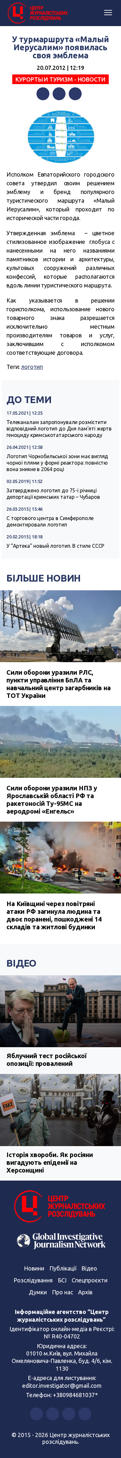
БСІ (62, 1280)
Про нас (62, 1292)
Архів (85, 1292)
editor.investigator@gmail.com (62, 1385)
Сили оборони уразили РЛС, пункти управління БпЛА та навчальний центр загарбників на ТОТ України (58, 684)
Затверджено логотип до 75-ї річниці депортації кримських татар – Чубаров (53, 494)
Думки (38, 1292)
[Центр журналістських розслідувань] (37, 13)
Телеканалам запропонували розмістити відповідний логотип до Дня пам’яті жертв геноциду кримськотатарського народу (59, 428)
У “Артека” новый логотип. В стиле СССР (55, 546)
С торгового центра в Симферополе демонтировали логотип (50, 521)
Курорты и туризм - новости (60, 79)
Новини (34, 1268)
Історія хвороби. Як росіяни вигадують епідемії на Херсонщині (49, 1162)
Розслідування (33, 1280)
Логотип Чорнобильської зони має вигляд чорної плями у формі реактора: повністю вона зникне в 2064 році (57, 462)
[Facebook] (42, 93)
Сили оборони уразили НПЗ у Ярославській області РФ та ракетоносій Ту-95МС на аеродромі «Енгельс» (51, 799)
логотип (32, 366)
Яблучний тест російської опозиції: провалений (46, 1059)
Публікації (62, 1268)
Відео (21, 963)
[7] (60, 137)
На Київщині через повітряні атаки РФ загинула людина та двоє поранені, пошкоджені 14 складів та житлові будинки (54, 915)
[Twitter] (59, 93)
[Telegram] (75, 93)
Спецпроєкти (89, 1280)
